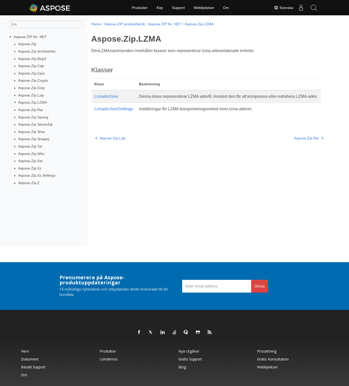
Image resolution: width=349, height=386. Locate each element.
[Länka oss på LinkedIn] (162, 332)
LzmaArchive (106, 96)
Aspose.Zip (27, 44)
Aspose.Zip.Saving (33, 117)
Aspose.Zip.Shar (31, 132)
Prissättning (266, 351)
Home (96, 24)
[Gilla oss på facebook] (139, 332)
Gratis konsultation (273, 359)
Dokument (30, 359)
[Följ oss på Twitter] (151, 332)
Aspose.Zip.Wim (31, 154)
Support (178, 8)
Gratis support (190, 359)
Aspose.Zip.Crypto (33, 80)
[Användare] (301, 7)
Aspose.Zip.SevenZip (35, 124)
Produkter (140, 8)
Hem (25, 351)
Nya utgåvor (188, 351)
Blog (182, 367)
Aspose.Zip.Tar (30, 146)
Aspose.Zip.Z (29, 183)
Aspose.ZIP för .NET (30, 37)
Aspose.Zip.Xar (30, 161)
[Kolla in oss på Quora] (186, 332)
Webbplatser (204, 8)
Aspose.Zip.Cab (31, 66)
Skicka (259, 286)
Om (226, 8)
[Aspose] (50, 7)
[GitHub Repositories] (198, 332)
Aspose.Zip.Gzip (31, 88)
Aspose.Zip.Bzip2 (32, 59)
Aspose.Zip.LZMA (32, 102)
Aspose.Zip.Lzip (31, 95)
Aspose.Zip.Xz (29, 168)
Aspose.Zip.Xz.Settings (36, 175)
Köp (160, 8)
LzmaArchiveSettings (113, 109)
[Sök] (313, 7)
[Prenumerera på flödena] (209, 332)
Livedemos (109, 359)
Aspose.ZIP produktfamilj (124, 24)
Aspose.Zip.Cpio (31, 73)
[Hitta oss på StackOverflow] (174, 332)
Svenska (285, 8)
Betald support (33, 367)
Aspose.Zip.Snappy (34, 139)
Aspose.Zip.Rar (30, 110)
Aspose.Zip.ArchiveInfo (36, 51)
